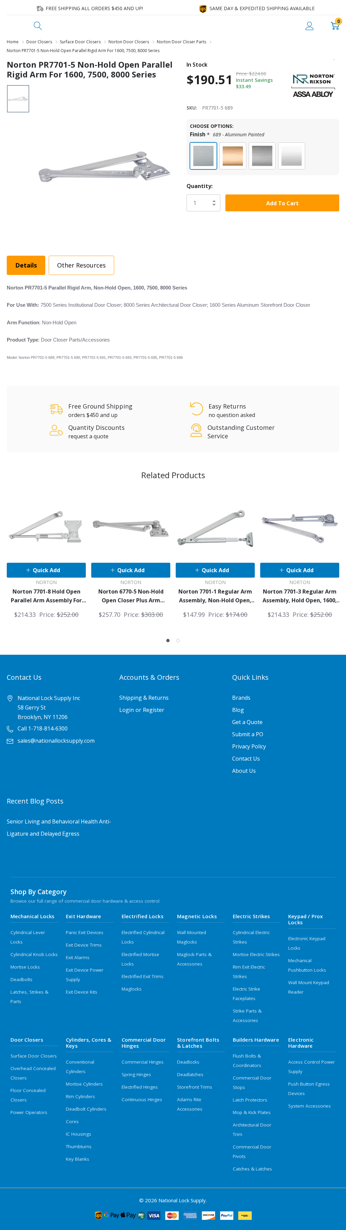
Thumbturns (79, 1146)
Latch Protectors (250, 1100)
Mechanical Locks (32, 916)
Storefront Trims (194, 1087)
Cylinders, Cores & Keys (89, 1042)
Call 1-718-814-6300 (43, 728)
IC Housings (78, 1134)
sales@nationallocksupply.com (56, 740)
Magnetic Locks (197, 916)
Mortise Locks (25, 967)
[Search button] (38, 25)
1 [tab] (168, 640)
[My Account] (309, 25)
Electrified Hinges (140, 1087)
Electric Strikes (251, 916)
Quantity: (200, 186)
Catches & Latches (252, 1169)
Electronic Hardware (301, 1042)
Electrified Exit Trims (143, 976)
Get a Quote (247, 722)
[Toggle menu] (12, 25)
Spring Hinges (136, 1074)
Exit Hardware (83, 916)
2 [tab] (178, 640)
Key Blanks (77, 1159)
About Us (244, 770)
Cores (72, 1121)
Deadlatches (190, 1074)
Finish (227, 134)
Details (26, 265)
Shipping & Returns (144, 697)
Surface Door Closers (33, 1056)
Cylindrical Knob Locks (34, 954)
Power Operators (28, 1112)
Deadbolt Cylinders (86, 1109)
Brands (241, 697)
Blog (238, 710)
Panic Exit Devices (84, 932)
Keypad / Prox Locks (305, 919)
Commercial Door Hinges (144, 1042)
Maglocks (132, 989)
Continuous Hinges (142, 1099)
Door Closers (26, 1039)
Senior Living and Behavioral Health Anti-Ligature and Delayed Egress (59, 827)
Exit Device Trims (84, 945)
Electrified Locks (143, 916)
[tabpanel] (46, 554)
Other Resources (81, 265)
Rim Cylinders (80, 1096)
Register (153, 710)
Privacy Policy (249, 746)
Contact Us (246, 758)
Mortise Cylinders (84, 1084)
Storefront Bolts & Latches (198, 1042)
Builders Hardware (256, 1039)
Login (126, 710)
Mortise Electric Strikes (256, 954)
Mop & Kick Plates (252, 1112)
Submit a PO (247, 734)
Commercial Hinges (143, 1062)
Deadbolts (21, 979)
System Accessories (309, 1106)
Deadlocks (188, 1062)
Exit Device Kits (81, 992)
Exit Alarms (78, 957)
